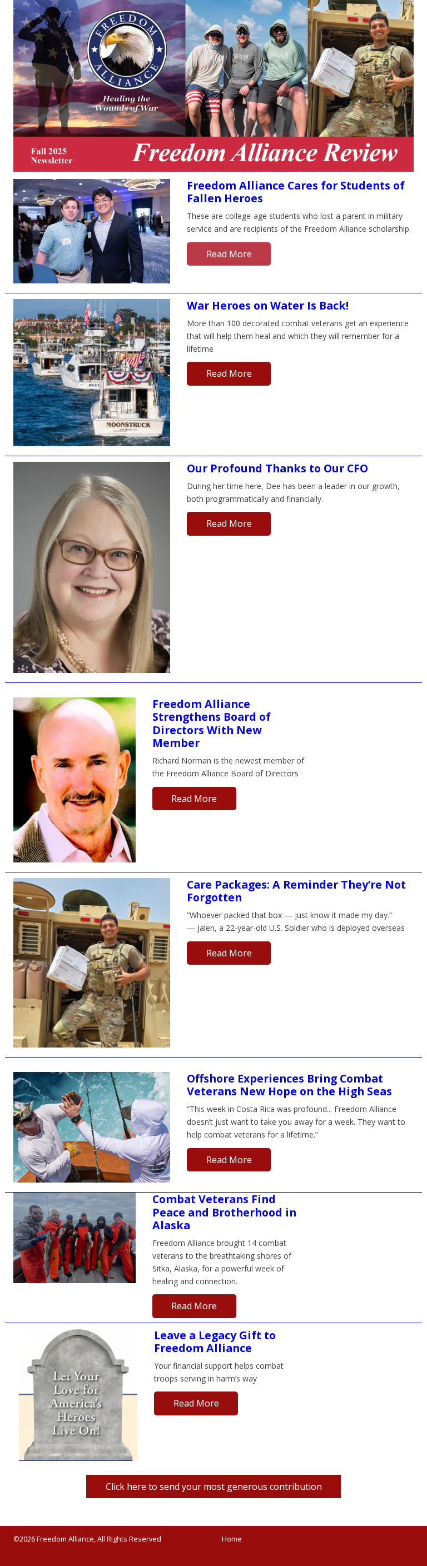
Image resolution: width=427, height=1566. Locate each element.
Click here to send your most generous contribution (203, 1489)
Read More (229, 254)
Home (232, 1539)
